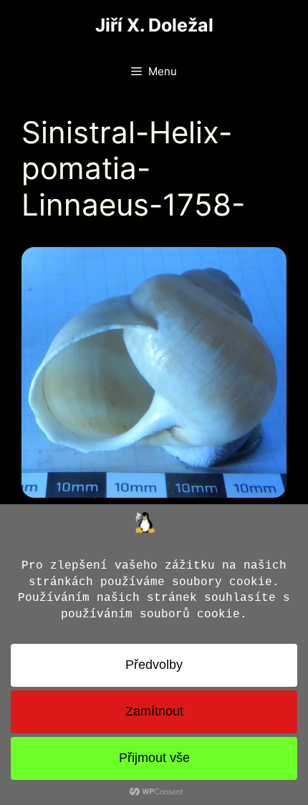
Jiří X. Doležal (154, 25)
